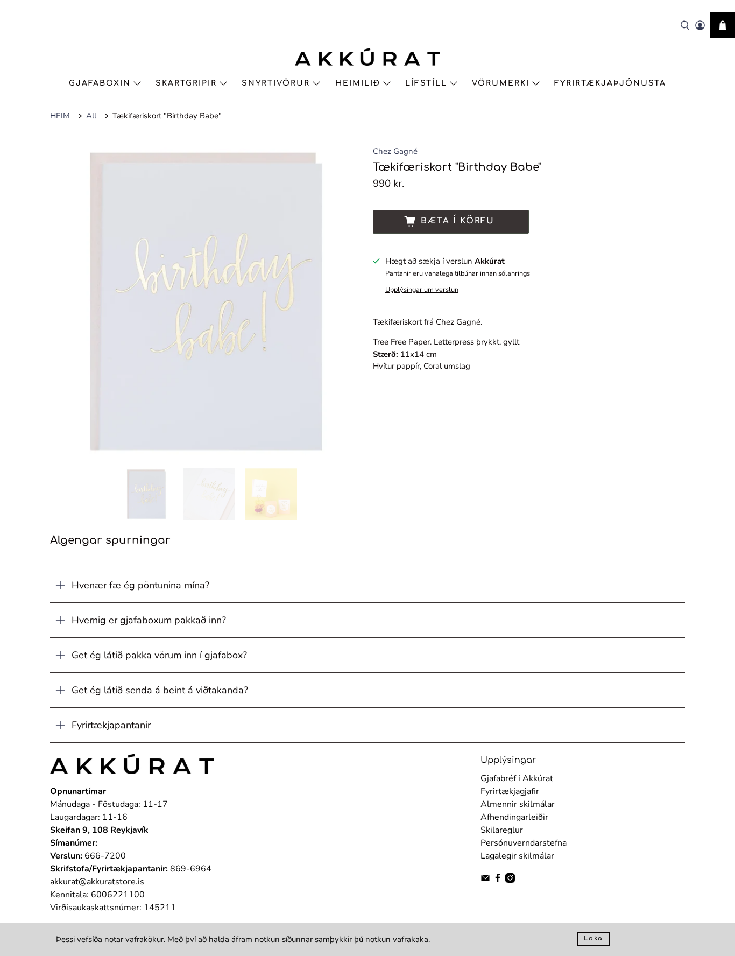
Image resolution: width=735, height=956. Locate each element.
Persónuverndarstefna (523, 843)
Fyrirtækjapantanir (111, 725)
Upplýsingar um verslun (421, 289)
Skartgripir (186, 83)
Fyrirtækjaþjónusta (610, 83)
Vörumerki (500, 83)
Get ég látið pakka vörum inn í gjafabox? (159, 655)
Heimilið (357, 83)
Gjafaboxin (100, 83)
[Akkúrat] (367, 57)
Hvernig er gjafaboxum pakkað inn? (149, 620)
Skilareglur (501, 830)
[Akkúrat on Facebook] (498, 880)
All (91, 116)
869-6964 (190, 869)
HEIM (60, 116)
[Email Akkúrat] (485, 880)
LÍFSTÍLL (426, 83)
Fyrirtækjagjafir (509, 791)
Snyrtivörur (276, 83)
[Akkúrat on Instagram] (510, 880)
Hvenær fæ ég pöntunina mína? (140, 585)
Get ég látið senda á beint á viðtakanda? (160, 690)
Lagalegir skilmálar (517, 856)
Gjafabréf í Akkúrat (516, 778)
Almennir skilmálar (517, 804)
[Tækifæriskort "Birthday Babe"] (206, 301)
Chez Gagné (395, 151)
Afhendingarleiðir (514, 817)
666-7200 (105, 856)
